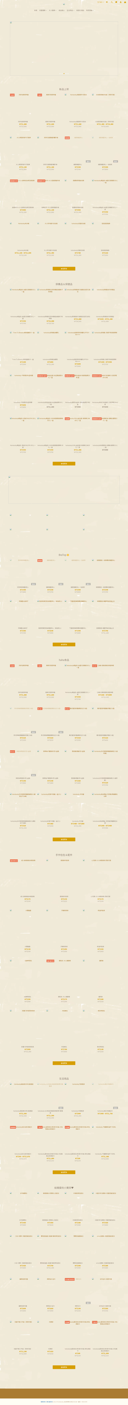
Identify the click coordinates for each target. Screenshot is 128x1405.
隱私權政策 (49, 1402)
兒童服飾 (42, 10)
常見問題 (89, 10)
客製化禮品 (80, 10)
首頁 (35, 10)
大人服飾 (52, 10)
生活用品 (70, 10)
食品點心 (62, 10)
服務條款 (43, 1402)
